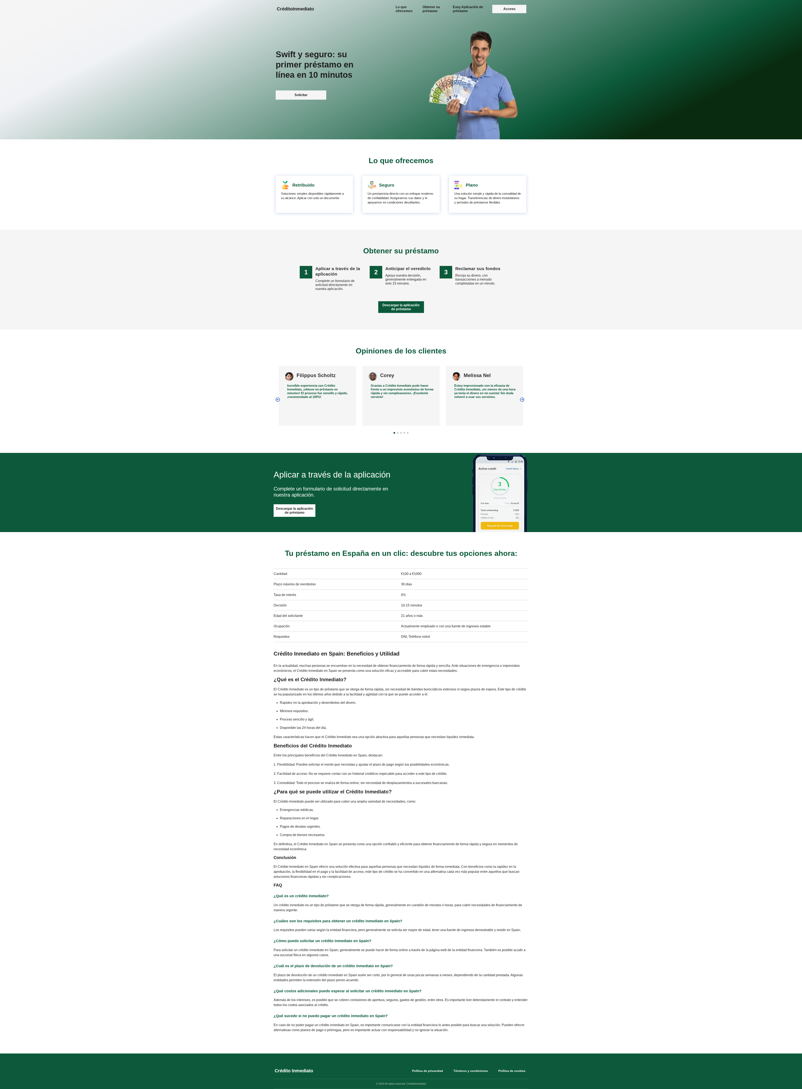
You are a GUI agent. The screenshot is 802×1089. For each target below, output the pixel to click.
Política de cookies (511, 1070)
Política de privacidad (427, 1070)
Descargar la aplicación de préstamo (401, 307)
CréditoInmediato (295, 8)
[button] (278, 399)
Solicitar (300, 95)
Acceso (509, 9)
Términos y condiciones (470, 1070)
